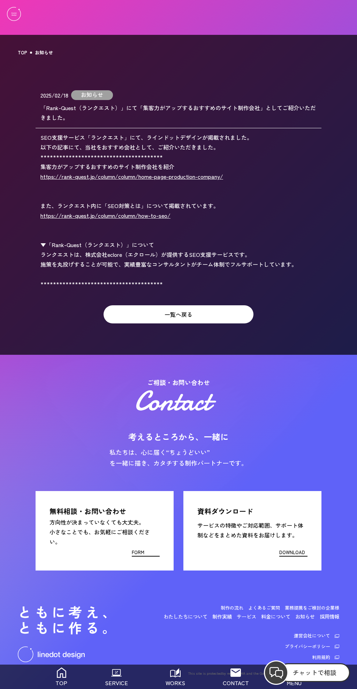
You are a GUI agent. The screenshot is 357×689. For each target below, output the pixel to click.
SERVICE (116, 683)
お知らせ (44, 52)
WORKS (175, 683)
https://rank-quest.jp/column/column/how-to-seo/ (105, 215)
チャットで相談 (314, 672)
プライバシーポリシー (307, 646)
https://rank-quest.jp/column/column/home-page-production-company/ (131, 176)
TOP (22, 52)
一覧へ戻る (178, 314)
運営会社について (312, 635)
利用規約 (321, 657)
